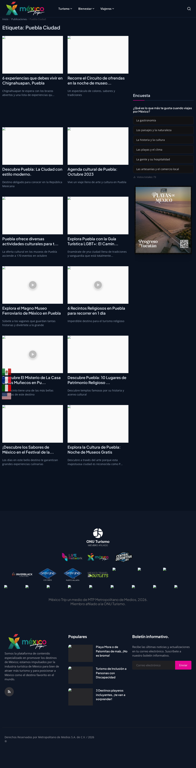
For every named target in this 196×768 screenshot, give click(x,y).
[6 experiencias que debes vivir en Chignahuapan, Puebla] (32, 54)
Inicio (5, 19)
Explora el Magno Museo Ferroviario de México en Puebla (31, 310)
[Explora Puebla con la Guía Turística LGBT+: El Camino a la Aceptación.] (98, 215)
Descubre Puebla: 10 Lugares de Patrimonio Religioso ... (97, 380)
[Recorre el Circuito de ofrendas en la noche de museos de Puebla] (98, 54)
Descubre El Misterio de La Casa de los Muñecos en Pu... (31, 380)
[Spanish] (6, 372)
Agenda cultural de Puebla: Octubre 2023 (92, 171)
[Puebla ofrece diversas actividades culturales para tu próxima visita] (32, 215)
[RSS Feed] (9, 691)
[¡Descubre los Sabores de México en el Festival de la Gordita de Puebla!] (32, 423)
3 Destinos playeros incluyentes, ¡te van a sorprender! (110, 694)
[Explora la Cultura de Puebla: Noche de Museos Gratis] (98, 423)
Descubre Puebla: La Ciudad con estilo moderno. (32, 171)
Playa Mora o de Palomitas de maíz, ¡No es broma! (111, 651)
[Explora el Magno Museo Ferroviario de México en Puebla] (32, 285)
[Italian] (6, 388)
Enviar (183, 665)
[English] (6, 396)
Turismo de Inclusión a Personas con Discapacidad (111, 673)
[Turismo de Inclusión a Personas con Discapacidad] (80, 675)
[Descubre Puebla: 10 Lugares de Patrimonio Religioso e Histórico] (98, 354)
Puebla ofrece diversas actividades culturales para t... (30, 241)
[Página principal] (25, 8)
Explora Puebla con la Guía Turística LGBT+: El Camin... (93, 241)
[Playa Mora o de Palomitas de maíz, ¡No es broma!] (80, 653)
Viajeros (105, 9)
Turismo (63, 9)
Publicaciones (19, 19)
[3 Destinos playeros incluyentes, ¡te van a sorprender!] (80, 696)
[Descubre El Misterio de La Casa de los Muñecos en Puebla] (32, 354)
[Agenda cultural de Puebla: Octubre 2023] (98, 146)
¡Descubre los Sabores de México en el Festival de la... (28, 449)
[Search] (189, 8)
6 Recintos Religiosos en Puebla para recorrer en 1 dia (96, 310)
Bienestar (85, 9)
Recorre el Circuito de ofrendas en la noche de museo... (96, 80)
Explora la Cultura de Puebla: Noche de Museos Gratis (94, 449)
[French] (6, 380)
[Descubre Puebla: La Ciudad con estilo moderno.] (32, 146)
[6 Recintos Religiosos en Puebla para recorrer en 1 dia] (98, 285)
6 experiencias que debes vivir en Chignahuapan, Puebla (32, 80)
